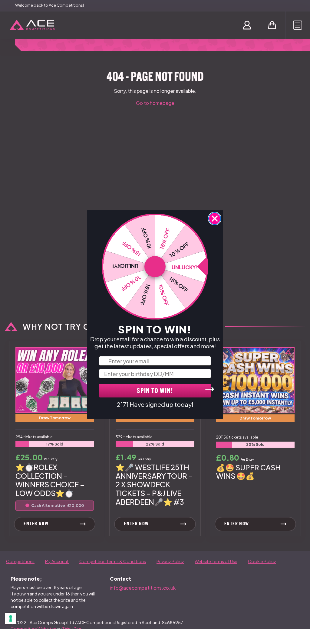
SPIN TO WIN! (155, 391)
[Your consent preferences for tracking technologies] (10, 618)
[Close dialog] (215, 218)
